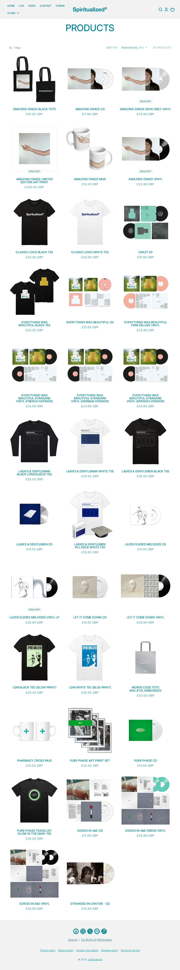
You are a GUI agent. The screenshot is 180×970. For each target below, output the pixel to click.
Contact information (87, 950)
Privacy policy (48, 950)
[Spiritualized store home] (90, 10)
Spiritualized (95, 959)
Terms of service (130, 950)
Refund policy (66, 950)
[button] (172, 9)
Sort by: (112, 47)
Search (73, 939)
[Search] (160, 9)
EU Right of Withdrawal (96, 939)
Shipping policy (109, 950)
